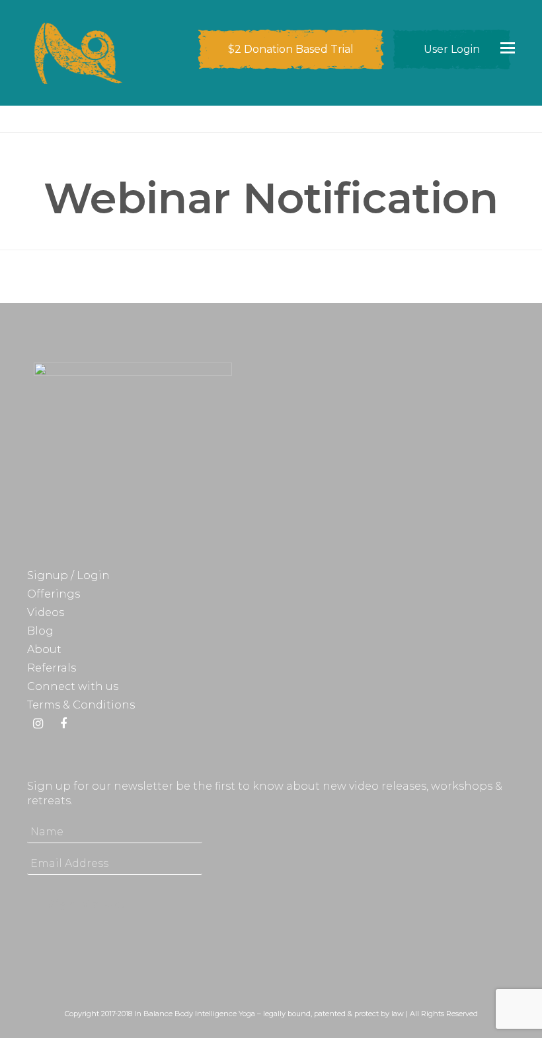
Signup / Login (68, 575)
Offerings (53, 594)
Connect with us (72, 686)
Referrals (51, 668)
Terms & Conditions (81, 705)
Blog (40, 631)
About (44, 649)
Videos (45, 612)
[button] (507, 47)
